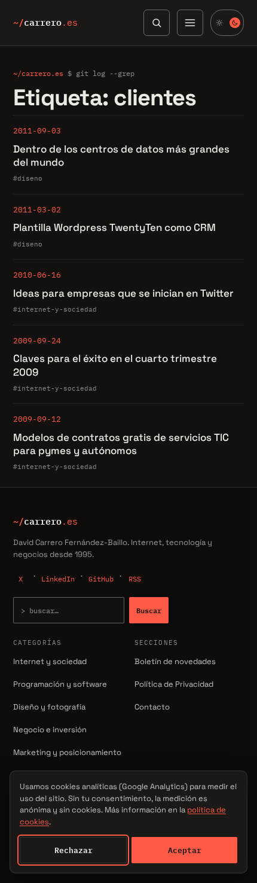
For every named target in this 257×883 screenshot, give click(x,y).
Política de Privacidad (173, 684)
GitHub (101, 578)
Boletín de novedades (175, 661)
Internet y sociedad (50, 661)
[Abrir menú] (190, 23)
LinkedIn (58, 578)
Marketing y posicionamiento (67, 752)
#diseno (27, 178)
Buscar (148, 610)
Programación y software (60, 684)
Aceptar (184, 850)
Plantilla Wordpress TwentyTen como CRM (114, 227)
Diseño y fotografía (49, 707)
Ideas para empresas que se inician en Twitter (123, 293)
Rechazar (73, 850)
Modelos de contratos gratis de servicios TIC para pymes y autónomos (121, 444)
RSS (134, 578)
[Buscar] (156, 23)
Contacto (152, 707)
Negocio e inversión (50, 729)
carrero (45, 23)
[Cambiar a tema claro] (227, 23)
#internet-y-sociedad (55, 309)
